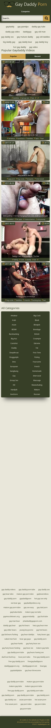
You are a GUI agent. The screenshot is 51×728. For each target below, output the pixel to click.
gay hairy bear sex (33, 643)
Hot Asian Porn (40, 700)
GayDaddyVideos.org (32, 603)
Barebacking (14, 334)
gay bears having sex (35, 652)
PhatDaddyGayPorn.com (32, 621)
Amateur (14, 315)
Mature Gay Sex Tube (33, 612)
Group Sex (14, 380)
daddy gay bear (9, 625)
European (14, 366)
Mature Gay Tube (42, 648)
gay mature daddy (25, 37)
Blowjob (37, 325)
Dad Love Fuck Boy (8, 657)
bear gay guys (25, 639)
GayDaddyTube (16, 670)
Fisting (37, 357)
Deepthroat (14, 352)
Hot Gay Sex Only (40, 598)
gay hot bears (24, 625)
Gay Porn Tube (26, 704)
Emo (14, 362)
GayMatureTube (16, 612)
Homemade (36, 371)
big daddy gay (9, 42)
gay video (33, 47)
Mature (37, 389)
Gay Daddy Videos (8, 589)
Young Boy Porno (26, 630)
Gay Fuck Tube (43, 616)
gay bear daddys (27, 634)
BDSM (14, 329)
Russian (37, 394)
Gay (14, 376)
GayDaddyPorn (25, 598)
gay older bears (10, 630)
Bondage (37, 329)
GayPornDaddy (28, 616)
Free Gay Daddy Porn (41, 657)
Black (37, 320)
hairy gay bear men (40, 625)
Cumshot (14, 343)
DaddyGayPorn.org (11, 666)
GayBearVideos (43, 594)
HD (14, 385)
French (37, 366)
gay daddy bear (25, 42)
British (36, 334)
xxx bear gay (16, 603)
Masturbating (37, 385)
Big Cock (37, 315)
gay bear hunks (17, 643)
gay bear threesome (33, 670)
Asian (14, 325)
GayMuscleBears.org (11, 616)
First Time (37, 352)
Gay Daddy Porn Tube (27, 589)
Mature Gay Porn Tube (25, 594)
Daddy (14, 348)
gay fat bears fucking (9, 634)
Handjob (14, 389)
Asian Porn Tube (25, 700)
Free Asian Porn (11, 704)
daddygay (27, 31)
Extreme (37, 343)
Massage (37, 380)
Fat (37, 348)
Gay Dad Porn (42, 607)
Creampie (37, 338)
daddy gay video (12, 31)
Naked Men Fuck (10, 639)
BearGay (43, 666)
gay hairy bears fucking (11, 648)
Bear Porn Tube (24, 657)
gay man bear (14, 621)
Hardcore (14, 394)
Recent (38, 56)
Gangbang (14, 371)
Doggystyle (14, 357)
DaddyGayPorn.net (29, 666)
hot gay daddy (19, 47)
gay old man (40, 31)
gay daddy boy (41, 42)
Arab (14, 320)
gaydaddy (10, 26)
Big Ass (14, 338)
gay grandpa (23, 26)
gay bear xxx (28, 648)
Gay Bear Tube (8, 594)
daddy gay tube (38, 26)
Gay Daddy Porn (10, 598)
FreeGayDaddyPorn (35, 661)
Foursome (37, 362)
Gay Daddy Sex (44, 589)
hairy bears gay (43, 634)
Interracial (37, 376)
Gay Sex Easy (29, 607)
